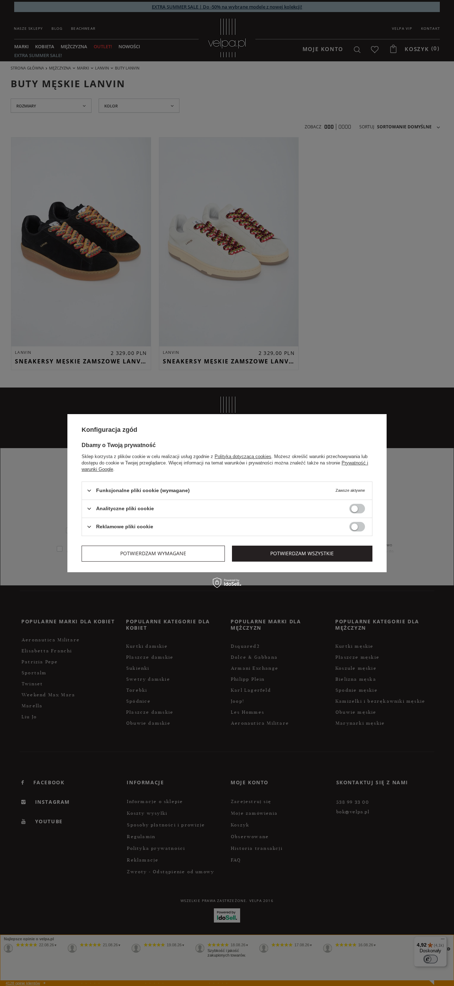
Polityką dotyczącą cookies (243, 456)
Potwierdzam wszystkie (302, 553)
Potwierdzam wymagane (153, 553)
